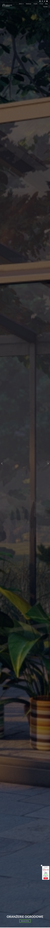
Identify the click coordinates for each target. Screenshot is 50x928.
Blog (46, 3)
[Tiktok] (44, 1)
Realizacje (28, 3)
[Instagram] (42, 1)
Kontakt (45, 6)
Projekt (35, 3)
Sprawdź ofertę (25, 921)
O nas (41, 3)
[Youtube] (47, 1)
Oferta (20, 3)
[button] (2, 463)
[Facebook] (40, 1)
